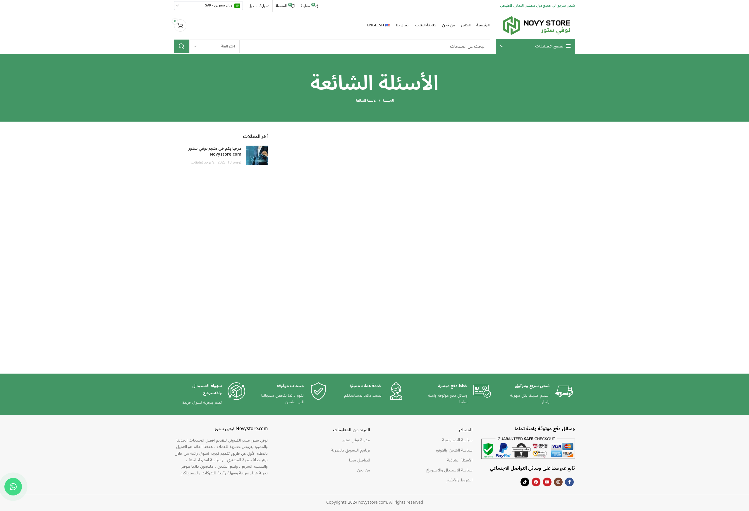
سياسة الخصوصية (457, 440)
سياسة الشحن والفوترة (454, 450)
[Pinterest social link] (536, 482)
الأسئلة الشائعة (460, 460)
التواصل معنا (359, 460)
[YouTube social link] (547, 482)
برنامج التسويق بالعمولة (350, 450)
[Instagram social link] (558, 482)
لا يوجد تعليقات (203, 162)
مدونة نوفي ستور (356, 440)
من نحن (363, 470)
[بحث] (181, 46)
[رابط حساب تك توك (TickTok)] (524, 482)
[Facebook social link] (569, 482)
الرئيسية (388, 100)
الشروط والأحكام (459, 480)
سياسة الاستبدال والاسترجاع (449, 470)
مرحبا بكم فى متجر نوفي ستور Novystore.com (214, 151)
